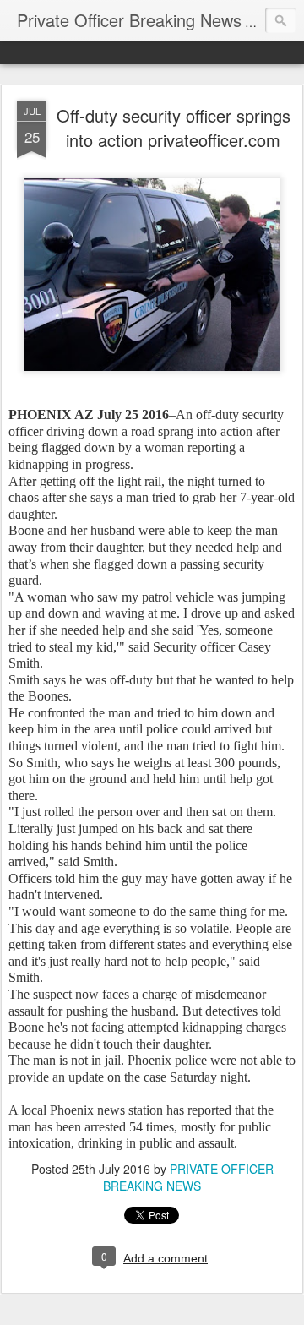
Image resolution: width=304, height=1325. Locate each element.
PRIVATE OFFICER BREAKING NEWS (188, 1177)
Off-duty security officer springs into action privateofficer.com (173, 127)
